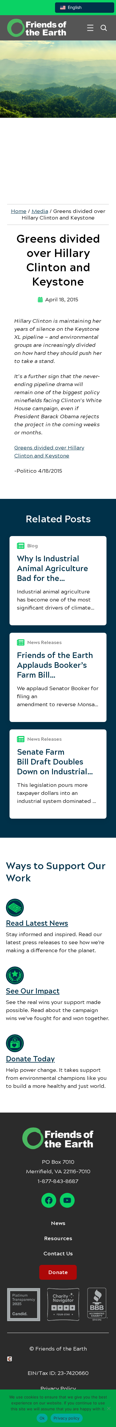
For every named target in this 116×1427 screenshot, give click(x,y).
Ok (42, 1418)
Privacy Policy (58, 1388)
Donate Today (30, 1059)
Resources (58, 1238)
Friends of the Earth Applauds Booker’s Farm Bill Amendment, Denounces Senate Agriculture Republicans (55, 665)
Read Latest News (37, 923)
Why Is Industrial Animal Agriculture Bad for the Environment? (52, 568)
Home (18, 211)
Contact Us (58, 1253)
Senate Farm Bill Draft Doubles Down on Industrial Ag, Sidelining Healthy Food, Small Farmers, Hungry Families (54, 762)
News (58, 1223)
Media (40, 211)
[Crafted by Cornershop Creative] (10, 1359)
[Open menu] (90, 28)
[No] (109, 1408)
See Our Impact (32, 991)
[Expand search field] (103, 28)
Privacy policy (67, 1418)
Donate (58, 1272)
